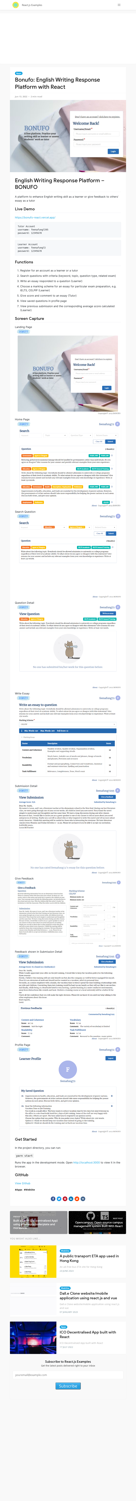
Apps (18, 73)
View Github (22, 1183)
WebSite (30, 1189)
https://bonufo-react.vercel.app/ (35, 217)
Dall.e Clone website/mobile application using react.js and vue (88, 1295)
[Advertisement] (69, 38)
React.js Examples (32, 5)
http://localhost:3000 (86, 1162)
